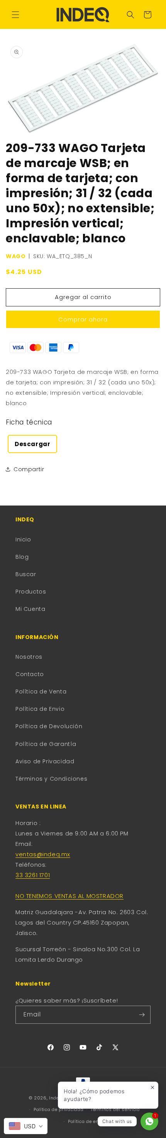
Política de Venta (40, 691)
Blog (22, 557)
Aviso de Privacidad (44, 761)
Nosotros (28, 657)
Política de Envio (39, 709)
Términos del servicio (115, 1109)
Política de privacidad (58, 1109)
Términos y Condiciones (51, 779)
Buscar (25, 574)
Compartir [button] (29, 469)
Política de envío (86, 1121)
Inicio (23, 539)
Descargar (32, 444)
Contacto (29, 674)
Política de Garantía (45, 744)
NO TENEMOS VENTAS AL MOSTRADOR (69, 896)
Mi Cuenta (30, 609)
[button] (15, 14)
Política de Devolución (48, 726)
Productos (30, 591)
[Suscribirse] (141, 1015)
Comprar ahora (83, 319)
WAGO (15, 256)
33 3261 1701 (32, 875)
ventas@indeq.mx (42, 854)
